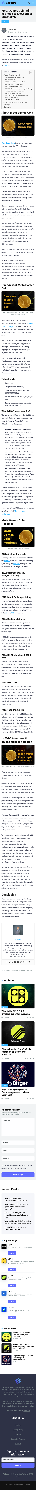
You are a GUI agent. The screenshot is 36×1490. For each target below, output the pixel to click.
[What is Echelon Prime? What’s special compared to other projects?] (18, 1033)
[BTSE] (4, 1295)
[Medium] (15, 962)
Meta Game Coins (8, 143)
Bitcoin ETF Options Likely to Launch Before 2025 (15, 1228)
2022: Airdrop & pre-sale (14, 86)
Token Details (11, 80)
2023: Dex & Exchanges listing (16, 91)
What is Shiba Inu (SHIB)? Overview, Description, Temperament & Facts (17, 1222)
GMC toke (9, 970)
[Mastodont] (21, 962)
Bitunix (10, 1275)
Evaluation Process (18, 1439)
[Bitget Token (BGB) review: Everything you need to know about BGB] (18, 1074)
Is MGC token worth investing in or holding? (15, 103)
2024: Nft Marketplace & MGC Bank (17, 95)
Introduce (18, 1425)
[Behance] (23, 962)
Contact (18, 1444)
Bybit (10, 1245)
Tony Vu (13, 29)
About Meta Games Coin (12, 75)
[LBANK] (4, 1263)
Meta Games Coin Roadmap (13, 84)
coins (5, 970)
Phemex (11, 1308)
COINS (5, 21)
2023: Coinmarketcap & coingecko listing (19, 89)
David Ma (27, 1411)
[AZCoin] (9, 3)
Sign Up (12, 1253)
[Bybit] (4, 1249)
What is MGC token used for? (16, 82)
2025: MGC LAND (12, 97)
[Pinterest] (12, 962)
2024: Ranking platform (14, 93)
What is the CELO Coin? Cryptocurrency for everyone (16, 1012)
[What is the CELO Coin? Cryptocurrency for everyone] (18, 996)
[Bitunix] (4, 1279)
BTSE (10, 1291)
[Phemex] (4, 1311)
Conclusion (8, 107)
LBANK (10, 1259)
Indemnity (18, 1434)
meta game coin (24, 970)
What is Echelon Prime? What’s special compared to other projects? (17, 1052)
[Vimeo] (29, 962)
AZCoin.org (27, 1484)
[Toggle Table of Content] (30, 72)
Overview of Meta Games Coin (14, 77)
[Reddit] (18, 962)
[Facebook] (7, 962)
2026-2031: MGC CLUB (14, 100)
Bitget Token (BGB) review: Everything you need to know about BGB (15, 1092)
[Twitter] (9, 962)
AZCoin (5, 1387)
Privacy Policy (18, 1430)
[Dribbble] (26, 962)
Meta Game (16, 970)
